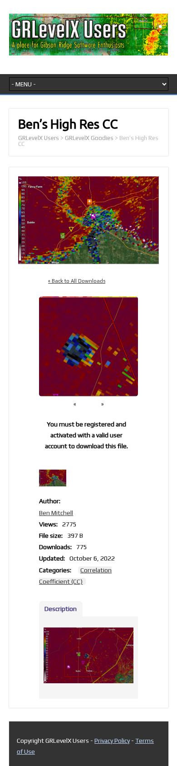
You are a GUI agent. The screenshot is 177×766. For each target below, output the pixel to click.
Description (60, 608)
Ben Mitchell (56, 512)
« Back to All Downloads (76, 281)
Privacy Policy (112, 740)
